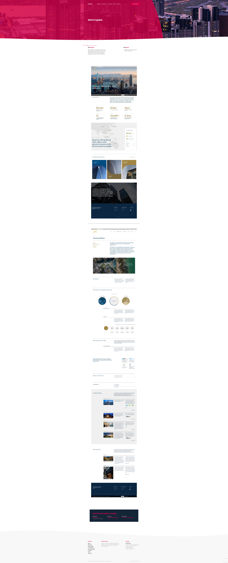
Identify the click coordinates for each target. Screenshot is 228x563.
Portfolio (110, 4)
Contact (118, 4)
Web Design (90, 546)
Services (104, 4)
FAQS (114, 4)
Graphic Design (91, 549)
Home (89, 543)
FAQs (89, 552)
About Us (99, 4)
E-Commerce (91, 547)
